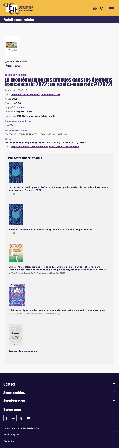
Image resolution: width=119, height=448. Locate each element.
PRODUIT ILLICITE (28, 134)
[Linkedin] (14, 418)
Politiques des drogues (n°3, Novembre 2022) (35, 94)
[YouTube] (28, 418)
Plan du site (8, 441)
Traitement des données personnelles (21, 428)
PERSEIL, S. (22, 90)
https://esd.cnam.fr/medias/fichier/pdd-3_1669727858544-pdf (45, 146)
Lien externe (14, 66)
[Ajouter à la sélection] (6, 61)
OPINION (62, 134)
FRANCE (9, 124)
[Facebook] (6, 418)
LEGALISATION (47, 134)
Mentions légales (11, 434)
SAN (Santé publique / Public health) (35, 116)
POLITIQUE (10, 134)
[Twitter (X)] (21, 418)
